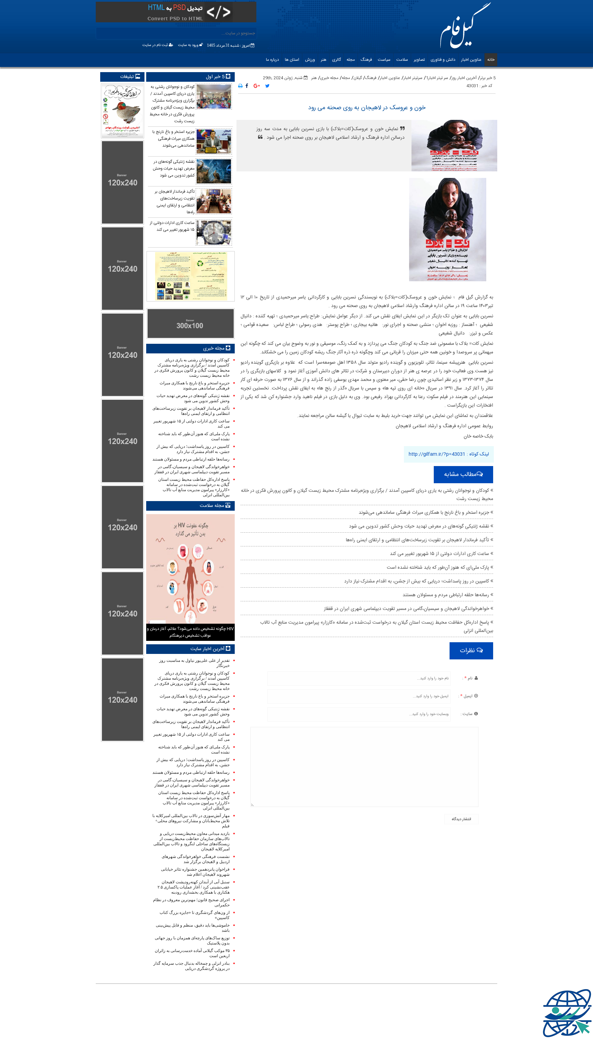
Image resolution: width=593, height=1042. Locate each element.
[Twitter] (267, 86)
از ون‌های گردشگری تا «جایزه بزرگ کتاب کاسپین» (194, 915)
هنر (323, 59)
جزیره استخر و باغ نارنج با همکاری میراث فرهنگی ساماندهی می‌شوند (424, 513)
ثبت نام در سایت (155, 45)
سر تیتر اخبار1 (437, 78)
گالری (336, 59)
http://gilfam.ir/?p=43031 (437, 454)
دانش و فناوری (443, 59)
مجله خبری (329, 78)
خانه (491, 59)
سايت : (467, 714)
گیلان (357, 78)
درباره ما (272, 59)
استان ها (292, 59)
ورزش (310, 59)
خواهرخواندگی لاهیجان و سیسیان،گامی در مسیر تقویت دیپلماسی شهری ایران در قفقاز (407, 609)
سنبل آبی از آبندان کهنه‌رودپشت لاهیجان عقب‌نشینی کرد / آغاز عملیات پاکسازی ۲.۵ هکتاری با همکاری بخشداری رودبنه (193, 887)
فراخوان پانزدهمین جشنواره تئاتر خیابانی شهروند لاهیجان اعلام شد (195, 872)
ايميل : (466, 696)
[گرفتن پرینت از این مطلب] (240, 86)
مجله (351, 59)
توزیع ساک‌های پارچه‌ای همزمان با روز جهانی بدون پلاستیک (192, 940)
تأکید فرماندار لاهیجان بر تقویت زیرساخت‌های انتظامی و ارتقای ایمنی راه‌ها (418, 540)
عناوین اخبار (471, 59)
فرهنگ (366, 59)
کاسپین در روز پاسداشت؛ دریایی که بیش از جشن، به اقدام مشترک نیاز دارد (417, 581)
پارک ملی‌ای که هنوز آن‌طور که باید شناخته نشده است (438, 568)
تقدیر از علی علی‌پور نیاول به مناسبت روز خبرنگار (194, 663)
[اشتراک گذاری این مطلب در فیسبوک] (247, 86)
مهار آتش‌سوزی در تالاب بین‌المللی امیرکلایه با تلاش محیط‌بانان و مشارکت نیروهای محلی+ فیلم (190, 820)
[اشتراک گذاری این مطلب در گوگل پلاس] (257, 86)
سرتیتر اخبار (413, 78)
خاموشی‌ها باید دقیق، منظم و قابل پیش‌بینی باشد (192, 928)
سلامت (402, 59)
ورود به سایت (188, 45)
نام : (468, 678)
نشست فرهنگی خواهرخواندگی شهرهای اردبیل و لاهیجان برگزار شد (195, 859)
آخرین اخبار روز (464, 78)
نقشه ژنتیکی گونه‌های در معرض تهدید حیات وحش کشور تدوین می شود (419, 526)
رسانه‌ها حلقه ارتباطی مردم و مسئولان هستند (446, 595)
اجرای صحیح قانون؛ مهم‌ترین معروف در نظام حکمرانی (191, 902)
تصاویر (419, 59)
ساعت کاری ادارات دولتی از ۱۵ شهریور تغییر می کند (440, 554)
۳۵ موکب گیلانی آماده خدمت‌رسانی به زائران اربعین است (192, 953)
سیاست (384, 59)
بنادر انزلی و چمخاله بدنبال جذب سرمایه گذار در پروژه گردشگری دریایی (191, 966)
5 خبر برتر (488, 78)
